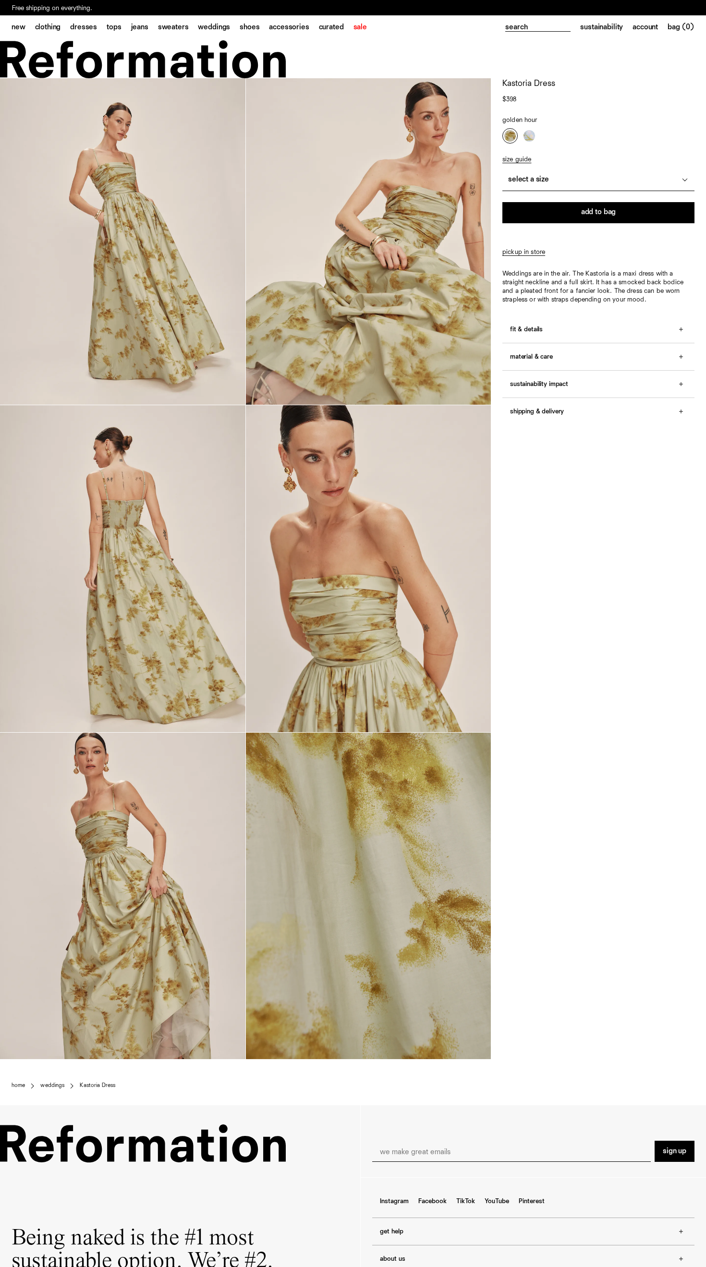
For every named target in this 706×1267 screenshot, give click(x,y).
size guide (516, 159)
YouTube (497, 1201)
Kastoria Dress (97, 1085)
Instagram (394, 1201)
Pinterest (532, 1201)
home (18, 1085)
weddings (52, 1085)
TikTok (465, 1201)
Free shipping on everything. (52, 8)
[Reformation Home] (353, 59)
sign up (674, 1151)
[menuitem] (23, 28)
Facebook (432, 1201)
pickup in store (523, 252)
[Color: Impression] (529, 136)
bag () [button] (681, 27)
